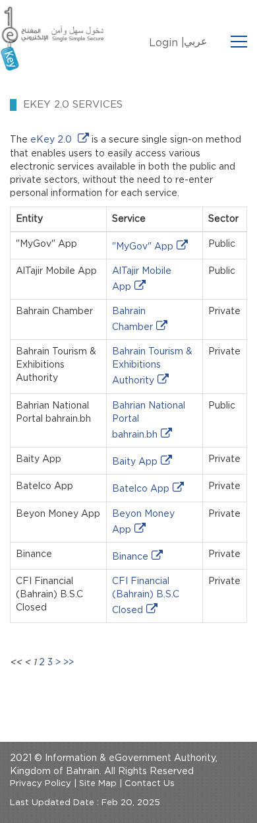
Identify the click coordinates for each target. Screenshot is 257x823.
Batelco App (140, 489)
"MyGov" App (142, 246)
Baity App (134, 462)
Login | (167, 43)
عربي (196, 41)
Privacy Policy (40, 783)
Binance (130, 557)
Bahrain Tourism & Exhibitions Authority (152, 366)
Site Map (98, 783)
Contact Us (150, 783)
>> (68, 662)
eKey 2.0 (52, 140)
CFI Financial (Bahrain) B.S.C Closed (145, 596)
